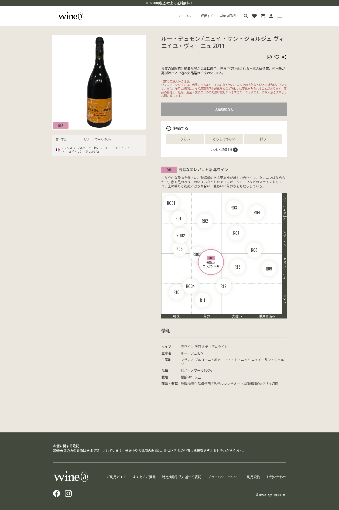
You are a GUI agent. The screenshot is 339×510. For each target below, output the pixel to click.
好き (263, 139)
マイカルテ (186, 15)
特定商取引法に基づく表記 (181, 477)
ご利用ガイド (116, 477)
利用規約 (253, 477)
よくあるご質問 (144, 477)
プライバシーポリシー (224, 477)
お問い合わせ (276, 477)
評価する (207, 15)
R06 (60, 125)
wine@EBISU (229, 15)
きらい (185, 139)
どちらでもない (224, 139)
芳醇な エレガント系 (210, 262)
